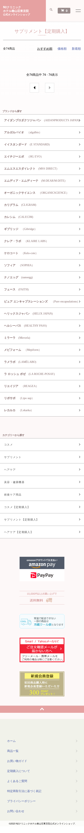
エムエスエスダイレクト (30, 168)
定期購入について (18, 771)
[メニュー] (78, 11)
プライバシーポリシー (21, 801)
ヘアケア (10, 469)
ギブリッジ (20, 229)
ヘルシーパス (25, 325)
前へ (34, 88)
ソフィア (19, 265)
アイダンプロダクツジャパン (42, 120)
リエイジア (21, 386)
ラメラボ (20, 361)
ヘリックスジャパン (28, 313)
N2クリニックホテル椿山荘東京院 (16, 10)
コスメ (8, 444)
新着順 (76, 48)
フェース (16, 289)
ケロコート (21, 253)
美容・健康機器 (14, 482)
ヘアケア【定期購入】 (18, 532)
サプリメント (13, 457)
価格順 (62, 48)
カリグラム (20, 204)
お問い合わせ (15, 811)
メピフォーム (22, 349)
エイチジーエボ (23, 156)
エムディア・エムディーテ (34, 180)
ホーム (11, 741)
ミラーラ (17, 337)
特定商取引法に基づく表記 (24, 791)
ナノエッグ (18, 277)
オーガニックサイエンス (36, 192)
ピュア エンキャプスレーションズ (42, 301)
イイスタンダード (27, 144)
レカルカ (18, 410)
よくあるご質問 (17, 781)
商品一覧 (13, 751)
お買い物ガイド (17, 761)
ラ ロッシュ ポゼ (29, 374)
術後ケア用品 (13, 494)
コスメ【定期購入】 (17, 507)
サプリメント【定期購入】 (21, 519)
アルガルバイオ (23, 132)
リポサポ (19, 398)
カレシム (18, 216)
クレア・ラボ (26, 241)
